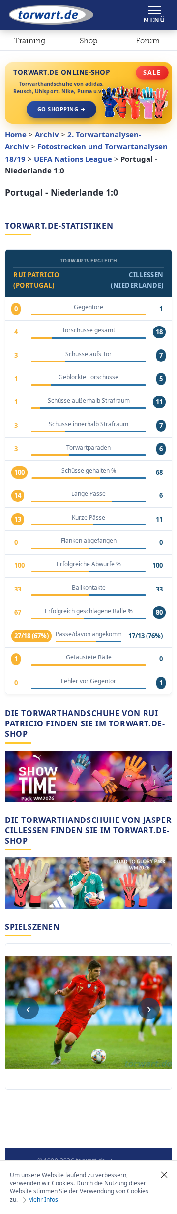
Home (16, 134)
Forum (148, 40)
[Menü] (154, 15)
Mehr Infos (43, 1200)
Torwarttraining (29, 42)
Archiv (47, 134)
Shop (88, 40)
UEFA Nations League (73, 159)
